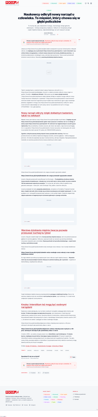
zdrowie (67, 350)
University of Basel (57, 346)
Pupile (53, 402)
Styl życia (47, 402)
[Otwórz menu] (91, 3)
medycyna (36, 350)
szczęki (56, 350)
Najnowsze (46, 3)
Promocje (60, 399)
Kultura (53, 399)
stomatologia (49, 350)
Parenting (63, 397)
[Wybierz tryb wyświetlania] (86, 3)
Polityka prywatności (80, 394)
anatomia (29, 350)
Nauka (59, 402)
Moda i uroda (71, 3)
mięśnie (42, 350)
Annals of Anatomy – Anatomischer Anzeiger (38, 346)
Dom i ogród (63, 3)
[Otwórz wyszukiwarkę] (88, 3)
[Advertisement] (49, 155)
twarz (61, 350)
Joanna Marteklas (48, 32)
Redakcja (77, 396)
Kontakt (77, 399)
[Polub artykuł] (57, 34)
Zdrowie (79, 3)
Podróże (47, 399)
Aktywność (54, 3)
